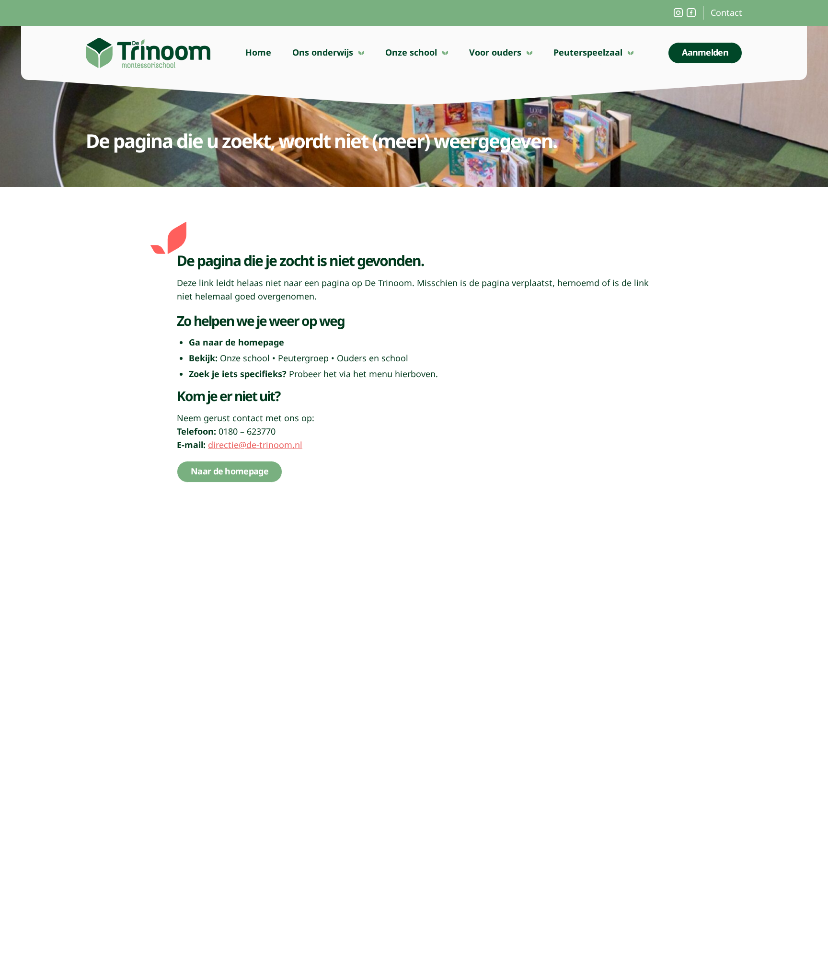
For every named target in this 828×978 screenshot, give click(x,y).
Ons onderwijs (322, 52)
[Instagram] (678, 12)
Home (258, 52)
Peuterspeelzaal (587, 52)
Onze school (411, 52)
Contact (726, 12)
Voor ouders (495, 52)
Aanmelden (705, 52)
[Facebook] (691, 12)
